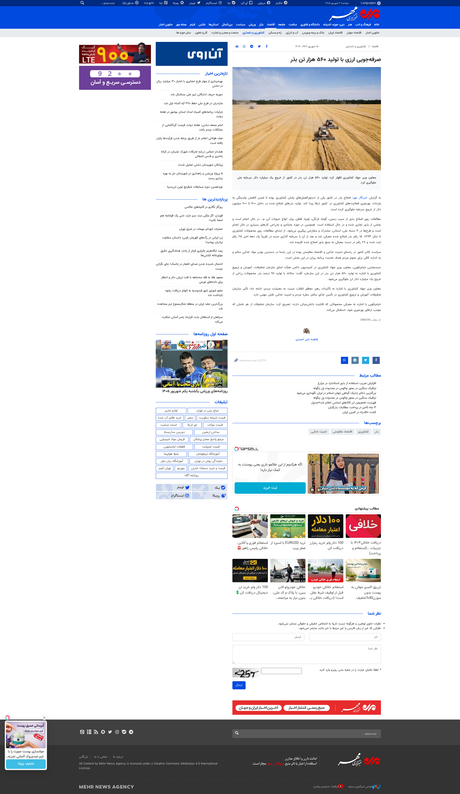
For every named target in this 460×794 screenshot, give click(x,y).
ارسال (239, 685)
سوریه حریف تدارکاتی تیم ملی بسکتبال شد (197, 94)
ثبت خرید (270, 488)
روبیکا (176, 3)
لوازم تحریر (171, 410)
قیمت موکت (215, 425)
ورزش (252, 24)
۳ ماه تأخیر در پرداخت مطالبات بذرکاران (352, 407)
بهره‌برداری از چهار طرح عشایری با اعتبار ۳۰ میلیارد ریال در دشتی (189, 83)
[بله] (124, 732)
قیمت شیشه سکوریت (212, 417)
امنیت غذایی (319, 431)
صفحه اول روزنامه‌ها (211, 334)
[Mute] (319, 490)
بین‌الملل (227, 24)
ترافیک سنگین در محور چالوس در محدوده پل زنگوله (344, 388)
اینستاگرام (212, 3)
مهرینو (181, 468)
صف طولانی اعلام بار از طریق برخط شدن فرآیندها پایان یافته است (189, 140)
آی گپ (244, 3)
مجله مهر (181, 24)
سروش (262, 3)
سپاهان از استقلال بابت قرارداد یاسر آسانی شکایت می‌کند (192, 319)
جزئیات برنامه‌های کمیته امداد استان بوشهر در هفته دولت (191, 114)
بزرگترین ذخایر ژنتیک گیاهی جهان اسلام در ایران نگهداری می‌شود (336, 393)
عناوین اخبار (372, 32)
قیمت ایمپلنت (211, 446)
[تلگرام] (131, 732)
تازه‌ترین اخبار (216, 74)
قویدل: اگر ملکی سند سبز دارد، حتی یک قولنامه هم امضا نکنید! (191, 218)
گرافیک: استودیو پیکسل (326, 787)
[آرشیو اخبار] (89, 732)
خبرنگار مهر (361, 197)
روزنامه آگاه (192, 475)
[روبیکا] (103, 732)
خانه (376, 24)
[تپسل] (236, 449)
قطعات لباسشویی (174, 446)
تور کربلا (192, 425)
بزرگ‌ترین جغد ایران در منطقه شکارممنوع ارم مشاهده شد (190, 306)
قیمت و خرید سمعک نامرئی (208, 468)
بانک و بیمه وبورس (313, 32)
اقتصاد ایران (335, 32)
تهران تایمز (164, 468)
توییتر (192, 3)
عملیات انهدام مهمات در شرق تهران (201, 229)
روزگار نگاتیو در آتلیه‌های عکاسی (203, 207)
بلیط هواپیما (171, 454)
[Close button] (44, 717)
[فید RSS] (96, 732)
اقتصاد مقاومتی (342, 431)
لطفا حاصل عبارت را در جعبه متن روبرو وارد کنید (350, 670)
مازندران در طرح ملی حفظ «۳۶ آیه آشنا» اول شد (193, 103)
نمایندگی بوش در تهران (209, 461)
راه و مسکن (275, 32)
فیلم (192, 24)
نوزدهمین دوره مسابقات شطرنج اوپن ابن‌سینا (195, 187)
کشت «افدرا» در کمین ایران (359, 412)
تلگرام (279, 3)
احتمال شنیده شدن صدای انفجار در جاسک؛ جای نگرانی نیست (189, 266)
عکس (202, 24)
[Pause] (312, 490)
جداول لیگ (128, 3)
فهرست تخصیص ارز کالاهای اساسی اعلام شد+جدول (343, 402)
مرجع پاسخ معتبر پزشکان (208, 439)
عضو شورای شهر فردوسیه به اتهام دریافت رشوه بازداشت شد (194, 293)
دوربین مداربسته (174, 432)
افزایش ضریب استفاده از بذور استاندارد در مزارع (347, 383)
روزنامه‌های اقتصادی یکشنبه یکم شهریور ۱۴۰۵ (193, 391)
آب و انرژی (292, 32)
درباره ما (118, 756)
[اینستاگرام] (117, 732)
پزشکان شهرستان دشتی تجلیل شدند (200, 165)
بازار (261, 24)
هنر (350, 24)
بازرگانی (83, 756)
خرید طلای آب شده (169, 417)
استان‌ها (213, 24)
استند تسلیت (169, 425)
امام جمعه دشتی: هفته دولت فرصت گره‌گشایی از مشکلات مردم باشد (192, 127)
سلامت (293, 24)
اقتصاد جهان (354, 32)
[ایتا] (82, 732)
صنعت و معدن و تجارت (225, 32)
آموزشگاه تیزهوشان (207, 454)
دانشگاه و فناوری (310, 24)
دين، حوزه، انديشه (334, 24)
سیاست (240, 24)
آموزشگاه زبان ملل (172, 461)
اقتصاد (271, 24)
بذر (377, 431)
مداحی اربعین (210, 432)
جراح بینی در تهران (207, 410)
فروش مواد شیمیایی (172, 439)
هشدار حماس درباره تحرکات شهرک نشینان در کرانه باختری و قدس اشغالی (192, 154)
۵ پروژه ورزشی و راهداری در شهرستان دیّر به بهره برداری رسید (193, 176)
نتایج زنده (149, 3)
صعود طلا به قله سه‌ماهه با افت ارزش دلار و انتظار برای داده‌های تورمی (192, 279)
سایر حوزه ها (183, 32)
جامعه (281, 24)
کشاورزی (363, 431)
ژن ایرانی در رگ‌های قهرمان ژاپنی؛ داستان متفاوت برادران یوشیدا (192, 240)
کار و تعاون (201, 32)
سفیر (190, 417)
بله (229, 3)
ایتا (161, 3)
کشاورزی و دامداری (253, 32)
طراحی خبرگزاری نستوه (360, 787)
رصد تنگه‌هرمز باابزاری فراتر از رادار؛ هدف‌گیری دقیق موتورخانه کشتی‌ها (192, 253)
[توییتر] (110, 732)
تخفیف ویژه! (26, 764)
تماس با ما (100, 756)
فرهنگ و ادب (363, 24)
